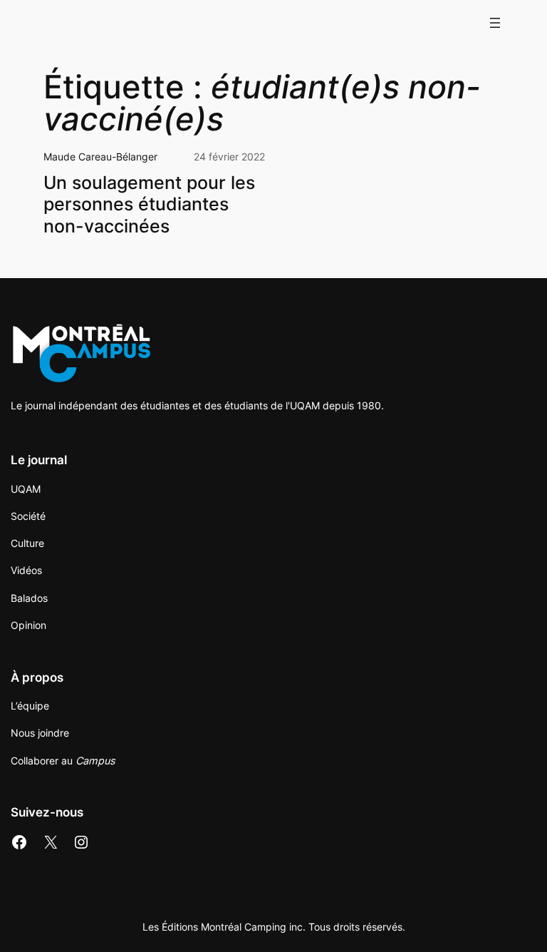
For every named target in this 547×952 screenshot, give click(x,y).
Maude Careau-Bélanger (100, 156)
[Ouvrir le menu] (495, 22)
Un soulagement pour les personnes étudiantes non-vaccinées (149, 204)
